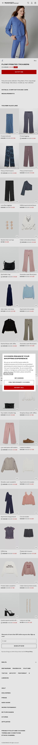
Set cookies (19, 378)
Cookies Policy (8, 374)
